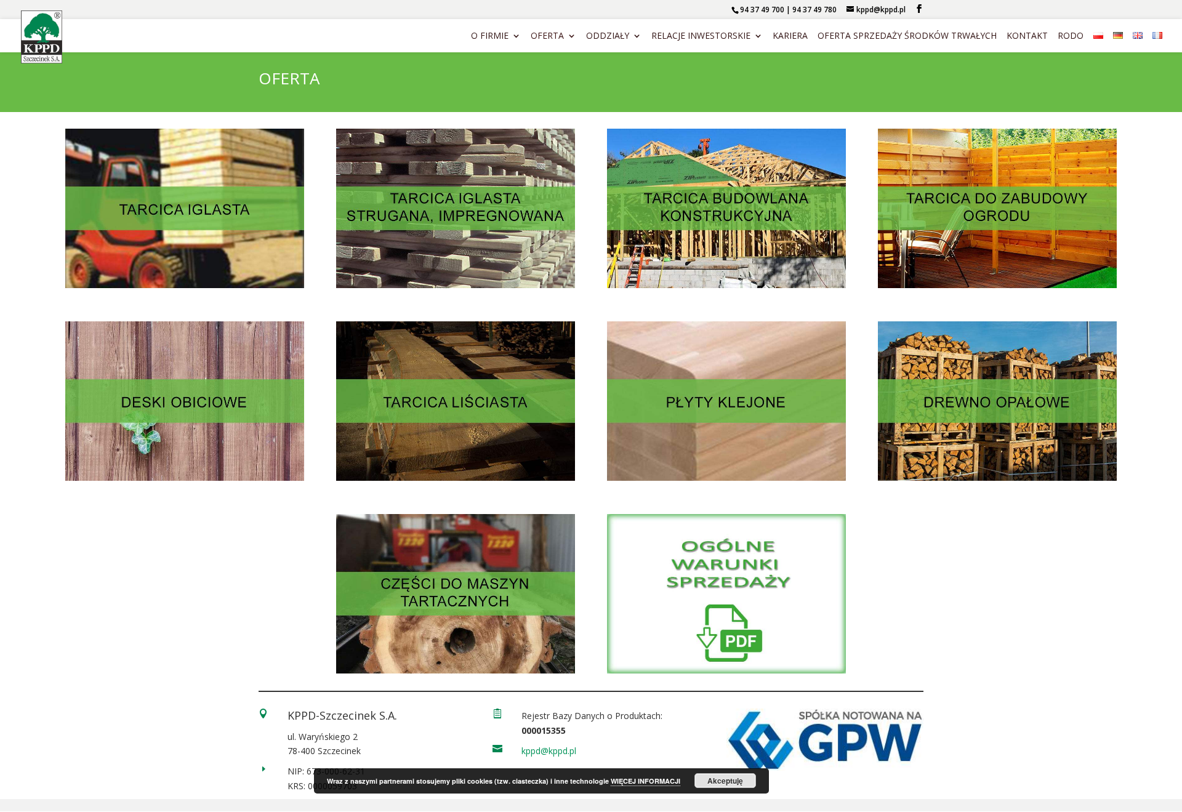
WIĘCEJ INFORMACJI (645, 781)
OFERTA (547, 36)
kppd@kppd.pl (548, 751)
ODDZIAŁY (607, 36)
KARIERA (790, 36)
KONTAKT (1027, 36)
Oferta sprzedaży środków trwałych (907, 36)
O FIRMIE (490, 36)
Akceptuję (725, 780)
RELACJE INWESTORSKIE (700, 36)
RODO (1071, 36)
